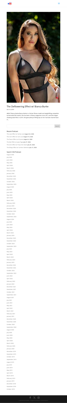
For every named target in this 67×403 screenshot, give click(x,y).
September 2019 (11, 359)
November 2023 (11, 241)
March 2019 (10, 375)
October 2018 (11, 389)
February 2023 (11, 260)
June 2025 (9, 192)
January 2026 (10, 173)
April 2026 (10, 165)
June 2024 (9, 224)
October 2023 (11, 243)
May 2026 (9, 163)
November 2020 (11, 322)
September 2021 (11, 295)
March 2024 (10, 233)
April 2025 (10, 198)
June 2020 (9, 335)
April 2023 (10, 254)
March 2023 (10, 257)
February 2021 (11, 314)
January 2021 (10, 316)
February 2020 (11, 346)
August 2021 (10, 297)
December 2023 (11, 238)
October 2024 (11, 214)
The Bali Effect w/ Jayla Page (15, 142)
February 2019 (11, 378)
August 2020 (10, 330)
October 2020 (11, 324)
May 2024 (9, 227)
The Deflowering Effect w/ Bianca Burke (28, 106)
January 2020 (10, 349)
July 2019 (9, 365)
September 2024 (11, 216)
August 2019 (10, 362)
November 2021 (11, 289)
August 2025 (10, 187)
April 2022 (10, 278)
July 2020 (9, 332)
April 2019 (10, 373)
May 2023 (9, 251)
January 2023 (10, 262)
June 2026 (9, 160)
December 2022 (11, 265)
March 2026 (10, 168)
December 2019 (11, 351)
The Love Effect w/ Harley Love (15, 134)
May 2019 (9, 370)
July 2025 (9, 189)
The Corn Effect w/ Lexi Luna (15, 137)
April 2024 (10, 230)
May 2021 (9, 305)
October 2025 (11, 181)
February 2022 (11, 281)
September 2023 (11, 246)
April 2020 (10, 340)
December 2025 (11, 176)
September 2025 (11, 184)
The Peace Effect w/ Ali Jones (15, 139)
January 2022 (10, 284)
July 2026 (9, 157)
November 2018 (11, 386)
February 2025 (11, 203)
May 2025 (9, 195)
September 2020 (11, 327)
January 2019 (10, 381)
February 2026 (11, 171)
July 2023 (9, 249)
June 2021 (9, 303)
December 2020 (11, 319)
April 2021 (10, 308)
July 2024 (9, 222)
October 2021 (11, 292)
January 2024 (10, 235)
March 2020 (10, 343)
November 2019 (11, 354)
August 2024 (10, 219)
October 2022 (11, 270)
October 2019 (11, 357)
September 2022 (11, 273)
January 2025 (10, 206)
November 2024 (11, 211)
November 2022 (11, 268)
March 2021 (10, 311)
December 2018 (11, 384)
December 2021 (11, 287)
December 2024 (11, 208)
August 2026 (10, 154)
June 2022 (9, 276)
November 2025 (11, 179)
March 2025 (10, 200)
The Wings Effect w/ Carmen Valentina (18, 147)
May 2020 (9, 338)
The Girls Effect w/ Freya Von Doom (17, 145)
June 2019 (9, 367)
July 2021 (9, 300)
